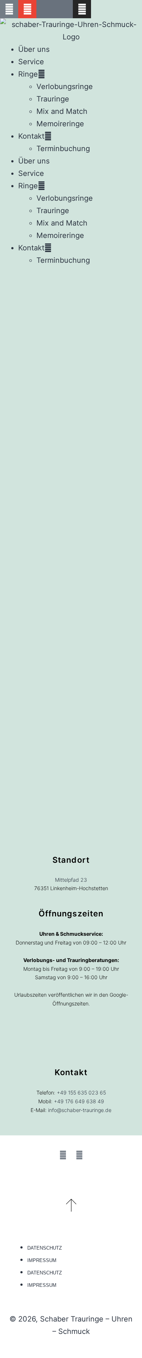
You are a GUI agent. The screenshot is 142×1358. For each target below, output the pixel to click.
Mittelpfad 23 (71, 880)
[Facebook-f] (63, 1155)
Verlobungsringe (64, 86)
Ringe (28, 74)
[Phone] (9, 9)
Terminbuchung (63, 148)
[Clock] (64, 9)
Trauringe (52, 99)
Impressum (41, 1260)
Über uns (34, 49)
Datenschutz (44, 1248)
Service (31, 61)
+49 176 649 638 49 (79, 1101)
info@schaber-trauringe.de (79, 1110)
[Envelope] (27, 9)
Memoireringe (60, 123)
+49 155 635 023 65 (81, 1092)
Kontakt (31, 136)
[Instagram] (82, 9)
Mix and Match (61, 111)
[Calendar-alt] (45, 9)
